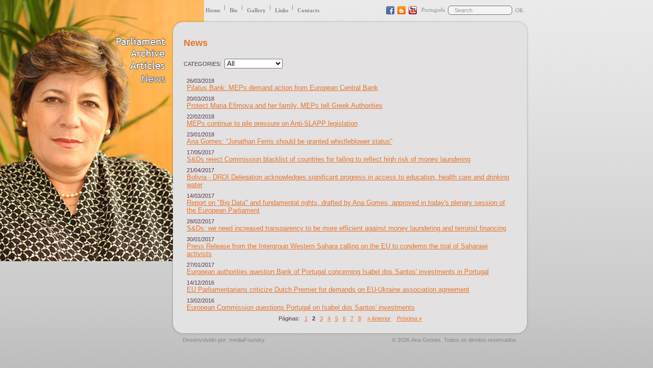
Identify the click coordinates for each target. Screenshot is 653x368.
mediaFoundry (247, 340)
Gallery (256, 10)
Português (433, 10)
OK (519, 10)
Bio (234, 10)
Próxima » (409, 318)
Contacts (308, 10)
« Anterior (379, 318)
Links (281, 10)
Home (213, 10)
